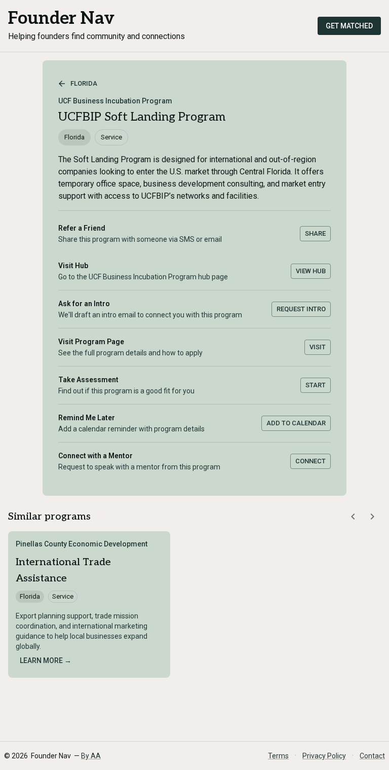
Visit (317, 347)
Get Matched (349, 26)
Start (315, 385)
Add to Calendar (296, 423)
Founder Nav (61, 18)
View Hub (311, 271)
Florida (83, 83)
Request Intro (301, 309)
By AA (91, 756)
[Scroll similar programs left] (353, 516)
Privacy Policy (324, 756)
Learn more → (45, 660)
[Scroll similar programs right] (372, 516)
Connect (310, 461)
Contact (372, 756)
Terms (278, 756)
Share (315, 233)
